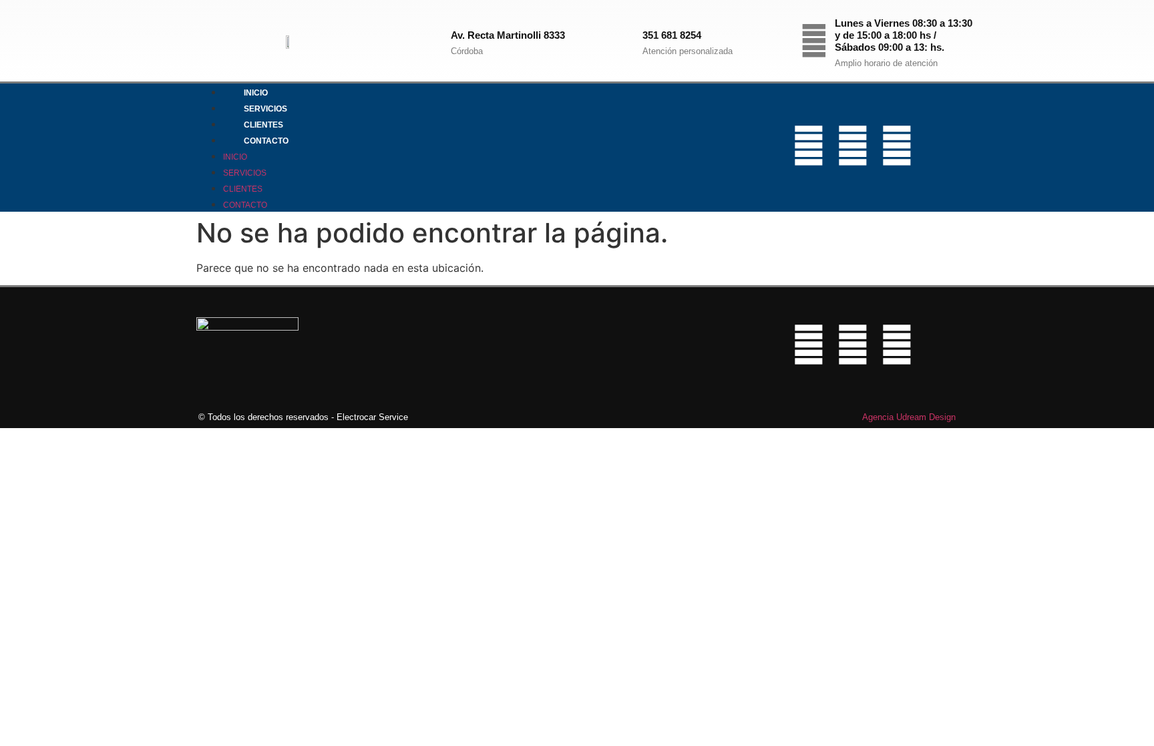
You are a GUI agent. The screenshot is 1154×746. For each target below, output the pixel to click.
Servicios (265, 109)
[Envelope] (941, 145)
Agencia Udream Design (909, 417)
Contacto (266, 141)
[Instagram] (853, 145)
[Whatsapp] (897, 145)
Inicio (256, 93)
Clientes (263, 125)
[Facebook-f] (808, 145)
